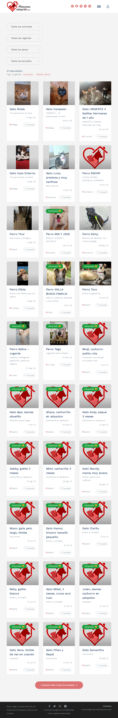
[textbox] (25, 26)
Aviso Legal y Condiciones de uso (21, 707)
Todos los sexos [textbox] (19, 49)
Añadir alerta (43, 74)
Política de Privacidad (16, 710)
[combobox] (25, 38)
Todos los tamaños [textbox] (21, 61)
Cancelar (28, 74)
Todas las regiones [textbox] (21, 38)
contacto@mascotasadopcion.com (96, 710)
